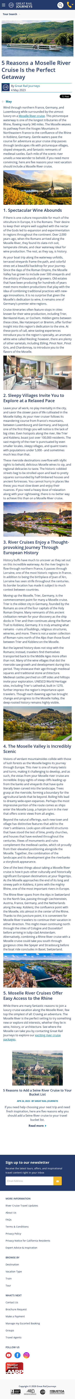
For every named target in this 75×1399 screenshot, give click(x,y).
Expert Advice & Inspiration (21, 1247)
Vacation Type (14, 1271)
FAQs (9, 1219)
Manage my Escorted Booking (23, 1323)
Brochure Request (16, 1309)
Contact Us (12, 1302)
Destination (12, 1264)
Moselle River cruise (32, 116)
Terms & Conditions (17, 1226)
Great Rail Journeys (27, 86)
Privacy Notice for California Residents (28, 1240)
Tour (8, 1285)
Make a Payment (15, 1316)
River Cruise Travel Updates (22, 1205)
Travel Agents (13, 1337)
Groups (10, 1330)
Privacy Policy (13, 1233)
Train (9, 1278)
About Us (11, 1212)
